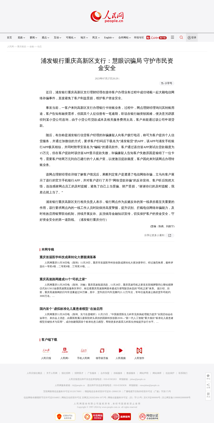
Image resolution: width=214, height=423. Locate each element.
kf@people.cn (78, 385)
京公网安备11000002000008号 (176, 397)
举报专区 (139, 37)
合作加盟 (105, 373)
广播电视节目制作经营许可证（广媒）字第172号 (147, 391)
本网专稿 (48, 249)
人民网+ (64, 358)
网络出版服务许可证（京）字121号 (125, 397)
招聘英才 (79, 373)
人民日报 (46, 358)
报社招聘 (66, 373)
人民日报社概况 (34, 373)
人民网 (10, 46)
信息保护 (170, 373)
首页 (9, 37)
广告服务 (92, 373)
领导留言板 (102, 358)
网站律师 (157, 373)
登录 (193, 37)
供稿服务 (118, 373)
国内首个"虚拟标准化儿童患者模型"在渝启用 (71, 308)
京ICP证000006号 (152, 397)
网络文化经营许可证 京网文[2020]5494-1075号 (84, 397)
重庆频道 (21, 46)
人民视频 (121, 358)
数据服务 (131, 373)
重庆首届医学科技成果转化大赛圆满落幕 (68, 257)
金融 (31, 46)
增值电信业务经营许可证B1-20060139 (103, 391)
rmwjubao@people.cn (149, 385)
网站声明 (144, 373)
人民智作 (139, 358)
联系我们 (183, 373)
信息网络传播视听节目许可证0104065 (42, 397)
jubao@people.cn (137, 379)
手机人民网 (83, 358)
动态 (39, 46)
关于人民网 (51, 373)
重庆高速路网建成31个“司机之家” (63, 279)
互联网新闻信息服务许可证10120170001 (62, 391)
